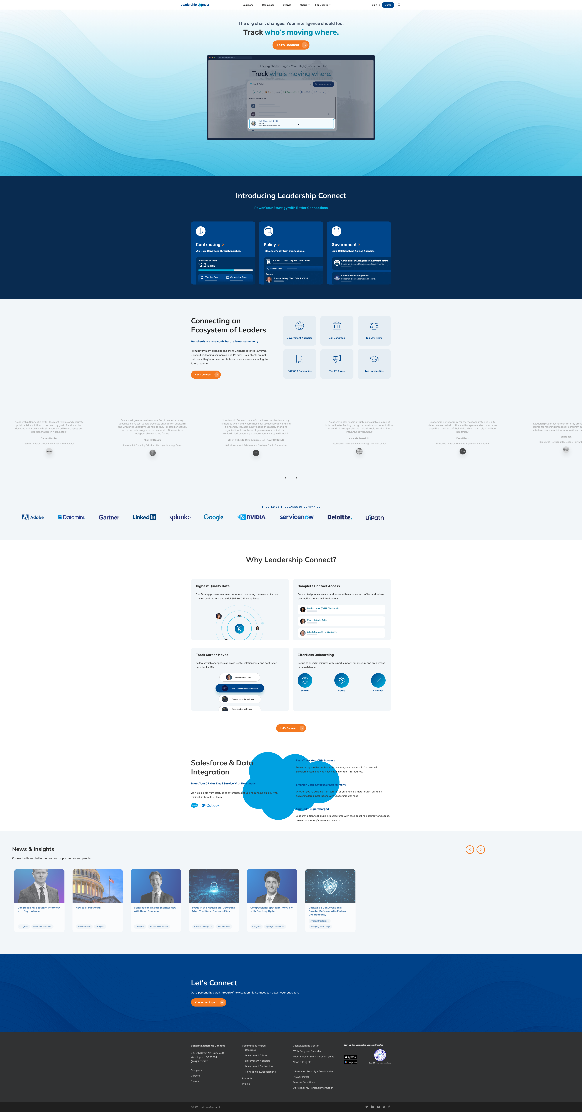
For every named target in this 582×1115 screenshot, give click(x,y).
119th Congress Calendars (307, 1051)
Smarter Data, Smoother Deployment (321, 784)
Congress (250, 1049)
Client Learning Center (306, 1045)
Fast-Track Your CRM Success (315, 760)
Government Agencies (257, 1060)
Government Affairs (256, 1055)
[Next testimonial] (296, 478)
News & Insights (302, 1062)
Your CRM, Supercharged (312, 809)
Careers (195, 1075)
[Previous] (470, 849)
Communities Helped (254, 1045)
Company (196, 1070)
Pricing (246, 1083)
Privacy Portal (301, 1076)
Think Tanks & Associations (260, 1071)
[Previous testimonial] (286, 478)
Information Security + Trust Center (313, 1071)
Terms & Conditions (304, 1082)
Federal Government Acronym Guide (313, 1056)
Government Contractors (259, 1066)
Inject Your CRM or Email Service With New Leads (223, 783)
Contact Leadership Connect (208, 1045)
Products (247, 1078)
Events (195, 1081)
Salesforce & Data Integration (222, 767)
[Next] (481, 849)
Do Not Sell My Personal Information (313, 1087)
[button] (291, 45)
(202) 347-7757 (199, 1061)
